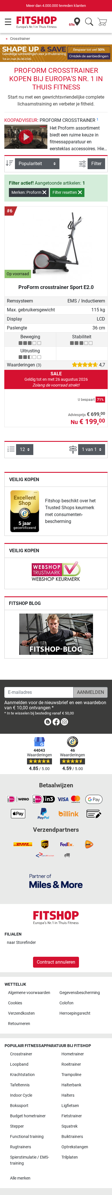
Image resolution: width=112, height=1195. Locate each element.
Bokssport (19, 1105)
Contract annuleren (56, 962)
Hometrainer (72, 1054)
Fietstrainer (71, 1116)
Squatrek (69, 1126)
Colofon (66, 1003)
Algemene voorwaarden (29, 992)
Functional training (27, 1136)
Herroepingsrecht (74, 1013)
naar (21, 942)
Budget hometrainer (28, 1116)
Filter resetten (65, 192)
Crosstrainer (20, 38)
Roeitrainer (71, 1064)
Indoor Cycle (21, 1095)
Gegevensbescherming (79, 992)
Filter (96, 163)
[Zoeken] (89, 22)
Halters (67, 1095)
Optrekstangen (74, 1147)
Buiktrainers (72, 1136)
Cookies (15, 1003)
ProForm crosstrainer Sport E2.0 (56, 287)
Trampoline (71, 1074)
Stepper (17, 1126)
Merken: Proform (26, 192)
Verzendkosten (21, 1013)
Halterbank (71, 1085)
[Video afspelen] (25, 137)
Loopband (19, 1064)
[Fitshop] (36, 22)
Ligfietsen (70, 1105)
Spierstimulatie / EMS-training (29, 1160)
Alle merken (20, 1178)
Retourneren (19, 1023)
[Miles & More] (56, 881)
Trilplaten (69, 1157)
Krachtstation (22, 1074)
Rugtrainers (20, 1147)
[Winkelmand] (104, 22)
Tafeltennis (20, 1085)
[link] (24, 511)
